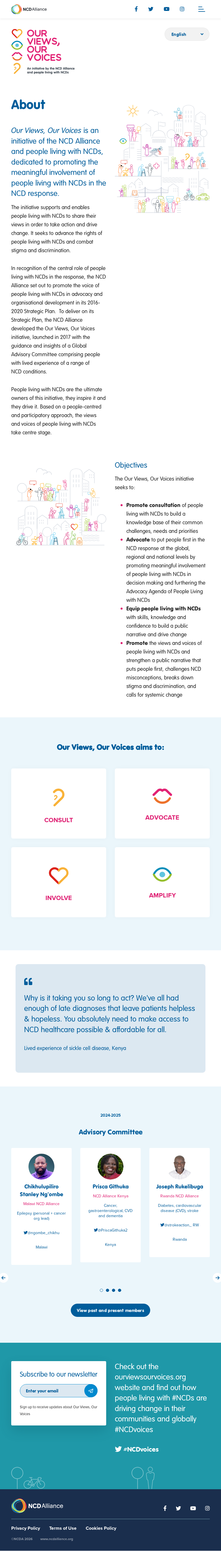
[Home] (43, 52)
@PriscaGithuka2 (112, 1230)
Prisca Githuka (111, 1186)
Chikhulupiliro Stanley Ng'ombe (41, 1190)
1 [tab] (101, 1290)
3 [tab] (114, 1290)
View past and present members (110, 1310)
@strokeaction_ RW (181, 1225)
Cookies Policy (101, 1528)
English (179, 34)
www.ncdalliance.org (56, 1539)
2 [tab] (108, 1290)
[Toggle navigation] (202, 9)
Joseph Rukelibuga (179, 1186)
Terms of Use (63, 1528)
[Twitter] (150, 8)
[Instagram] (182, 8)
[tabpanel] (41, 1210)
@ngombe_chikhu (44, 1232)
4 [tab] (120, 1290)
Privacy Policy (25, 1528)
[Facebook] (136, 8)
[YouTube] (166, 8)
